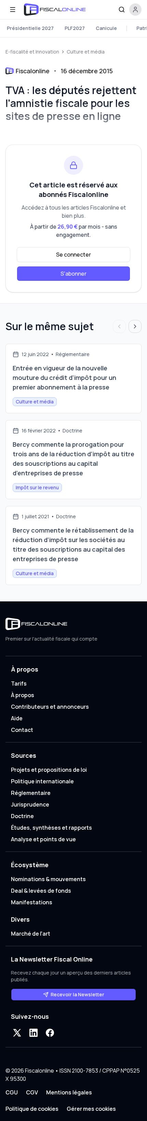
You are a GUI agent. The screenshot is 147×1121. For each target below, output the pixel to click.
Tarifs (19, 683)
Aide (17, 718)
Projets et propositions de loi (49, 769)
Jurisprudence (30, 804)
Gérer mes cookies (91, 1108)
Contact (22, 730)
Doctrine (22, 816)
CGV (32, 1092)
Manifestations (31, 902)
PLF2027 (75, 28)
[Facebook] (50, 1033)
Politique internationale (42, 781)
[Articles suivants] (135, 326)
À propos (22, 695)
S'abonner (73, 273)
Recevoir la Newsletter (77, 994)
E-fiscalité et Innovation (32, 51)
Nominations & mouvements (48, 879)
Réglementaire (31, 793)
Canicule (106, 28)
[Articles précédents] (119, 326)
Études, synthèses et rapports (51, 827)
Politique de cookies (31, 1108)
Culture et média (86, 51)
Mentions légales (69, 1092)
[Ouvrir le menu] (12, 9)
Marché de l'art (30, 933)
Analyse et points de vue (43, 839)
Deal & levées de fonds (41, 890)
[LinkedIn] (33, 1033)
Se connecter (73, 254)
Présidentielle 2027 (30, 28)
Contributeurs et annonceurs (50, 706)
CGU (11, 1092)
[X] (17, 1033)
